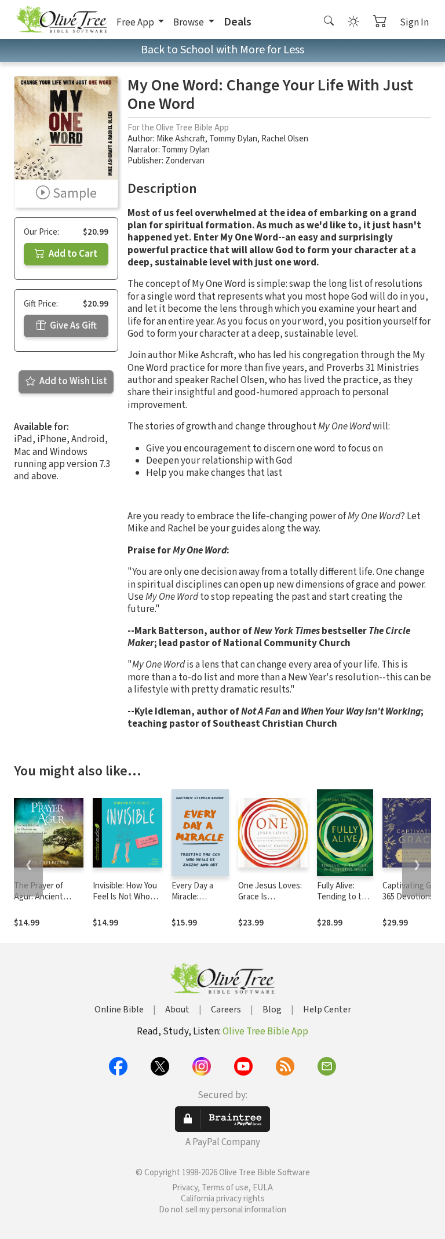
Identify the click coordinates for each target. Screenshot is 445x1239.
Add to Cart (72, 254)
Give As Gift (72, 326)
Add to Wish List (72, 381)
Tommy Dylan (233, 139)
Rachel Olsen (284, 139)
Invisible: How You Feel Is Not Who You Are (125, 897)
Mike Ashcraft (180, 139)
